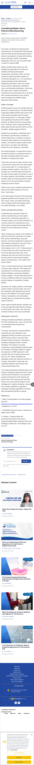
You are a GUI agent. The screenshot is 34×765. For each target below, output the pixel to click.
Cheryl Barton (7, 583)
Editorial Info (17, 672)
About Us (17, 666)
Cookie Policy (14, 750)
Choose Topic (15, 7)
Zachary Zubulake (8, 616)
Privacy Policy (17, 678)
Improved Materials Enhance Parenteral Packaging (9, 441)
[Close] (31, 734)
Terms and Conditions (17, 680)
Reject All (18, 757)
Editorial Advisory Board (17, 674)
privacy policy (6, 465)
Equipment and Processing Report (10, 20)
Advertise (17, 668)
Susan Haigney (8, 513)
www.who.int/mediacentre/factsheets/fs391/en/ (17, 404)
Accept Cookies (19, 762)
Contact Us (17, 670)
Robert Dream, (8, 548)
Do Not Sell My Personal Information (17, 676)
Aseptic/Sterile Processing (9, 474)
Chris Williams (8, 651)
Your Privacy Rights (17, 681)
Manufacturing (22, 474)
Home (6, 713)
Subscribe (25, 461)
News (19, 713)
